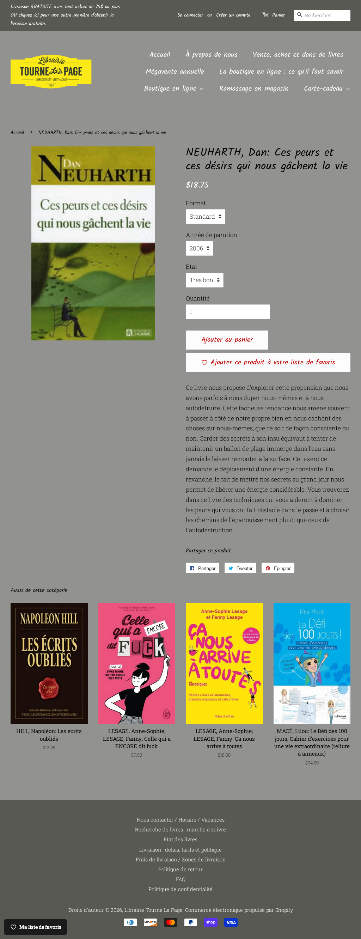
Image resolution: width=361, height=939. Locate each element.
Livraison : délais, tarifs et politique (180, 849)
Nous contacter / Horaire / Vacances (181, 819)
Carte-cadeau (324, 89)
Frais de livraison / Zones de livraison (181, 859)
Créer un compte (233, 15)
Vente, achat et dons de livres (298, 55)
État (191, 266)
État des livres (180, 839)
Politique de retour (180, 869)
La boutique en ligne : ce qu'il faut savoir (281, 72)
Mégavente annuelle (175, 72)
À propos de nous (211, 55)
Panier (278, 15)
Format (196, 203)
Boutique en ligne (171, 89)
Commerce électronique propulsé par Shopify (239, 910)
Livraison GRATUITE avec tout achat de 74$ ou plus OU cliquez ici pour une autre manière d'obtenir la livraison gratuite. (65, 15)
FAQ (180, 879)
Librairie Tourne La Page (153, 910)
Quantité (198, 298)
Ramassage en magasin (254, 89)
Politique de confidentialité (180, 889)
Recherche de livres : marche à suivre (180, 829)
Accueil (159, 55)
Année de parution (211, 235)
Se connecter (190, 15)
